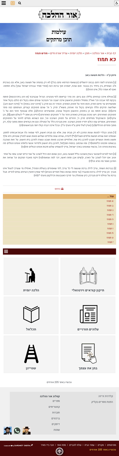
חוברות (56, 412)
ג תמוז (110, 210)
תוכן (87, 53)
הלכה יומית (76, 53)
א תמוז (110, 201)
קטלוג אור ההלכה (50, 396)
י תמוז (110, 242)
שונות (57, 430)
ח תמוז (110, 233)
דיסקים (56, 424)
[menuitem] (88, 276)
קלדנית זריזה (105, 396)
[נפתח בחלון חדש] (59, 14)
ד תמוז (110, 215)
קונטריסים (54, 407)
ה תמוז (110, 219)
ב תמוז (110, 206)
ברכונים (55, 418)
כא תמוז (106, 59)
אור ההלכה (98, 53)
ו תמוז (110, 224)
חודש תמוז (41, 53)
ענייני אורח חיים (58, 53)
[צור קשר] (12, 3)
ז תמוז (110, 228)
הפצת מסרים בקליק (102, 402)
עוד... (110, 196)
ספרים (56, 401)
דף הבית (111, 53)
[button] (19, 3)
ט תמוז (110, 237)
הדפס (57, 189)
